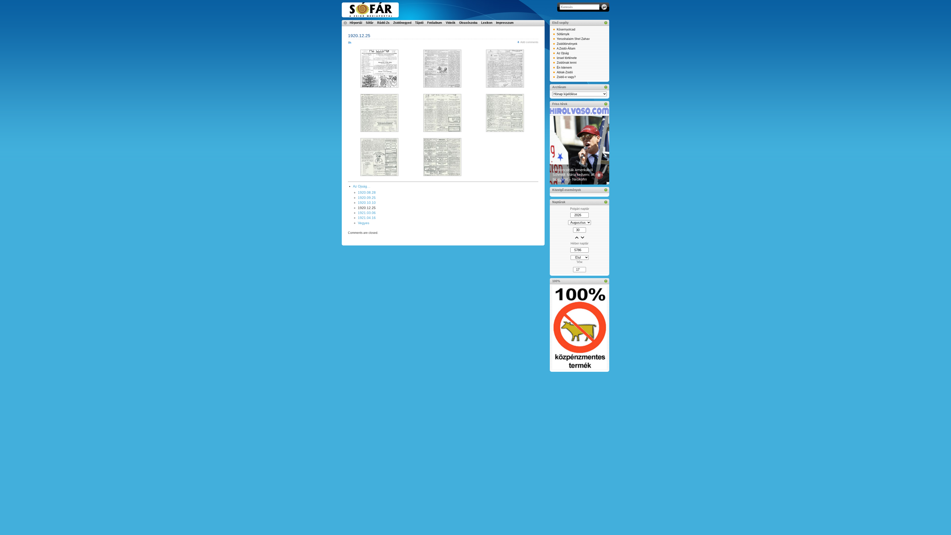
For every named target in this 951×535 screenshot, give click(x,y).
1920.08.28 (367, 192)
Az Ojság (563, 53)
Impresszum (505, 23)
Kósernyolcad (566, 29)
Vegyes (363, 223)
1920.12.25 (359, 35)
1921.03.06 (367, 213)
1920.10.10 (367, 203)
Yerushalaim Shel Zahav (573, 39)
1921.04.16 (367, 218)
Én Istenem (564, 67)
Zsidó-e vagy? (566, 77)
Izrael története (567, 58)
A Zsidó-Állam (566, 48)
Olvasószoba (468, 23)
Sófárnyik (563, 34)
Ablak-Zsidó (565, 72)
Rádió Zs (383, 23)
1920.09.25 (367, 198)
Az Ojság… (361, 186)
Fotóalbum (434, 23)
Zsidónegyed (402, 23)
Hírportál (356, 23)
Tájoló (419, 23)
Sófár (369, 23)
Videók (450, 23)
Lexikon (486, 23)
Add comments (529, 42)
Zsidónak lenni (567, 62)
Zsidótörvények (567, 44)
